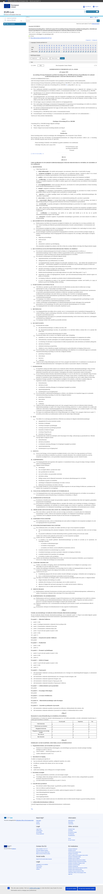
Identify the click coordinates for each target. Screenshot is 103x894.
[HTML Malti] (76, 47)
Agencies (70, 874)
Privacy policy (39, 866)
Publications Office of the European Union (25, 820)
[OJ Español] (42, 52)
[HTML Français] (59, 47)
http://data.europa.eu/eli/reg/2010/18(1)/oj (41, 38)
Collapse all (94, 40)
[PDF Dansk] (47, 49)
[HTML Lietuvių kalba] (71, 47)
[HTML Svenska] (95, 47)
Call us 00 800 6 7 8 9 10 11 (42, 849)
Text (32, 62)
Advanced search (95, 23)
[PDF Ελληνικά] (54, 49)
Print (97, 17)
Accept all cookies (71, 888)
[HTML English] (56, 47)
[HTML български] (40, 47)
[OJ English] (56, 52)
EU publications (71, 835)
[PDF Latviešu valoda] (69, 49)
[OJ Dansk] (47, 52)
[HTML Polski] (81, 47)
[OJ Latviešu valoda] (69, 52)
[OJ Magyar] (73, 52)
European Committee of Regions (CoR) (76, 863)
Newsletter (70, 822)
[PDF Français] (59, 49)
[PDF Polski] (81, 49)
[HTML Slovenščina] (90, 47)
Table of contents (10, 24)
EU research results (72, 832)
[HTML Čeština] (44, 47)
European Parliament (72, 849)
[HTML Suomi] (93, 47)
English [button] (96, 6)
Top (32, 809)
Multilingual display (35, 55)
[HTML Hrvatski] (64, 47)
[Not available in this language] (61, 47)
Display (62, 58)
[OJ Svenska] (95, 52)
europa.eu (14, 848)
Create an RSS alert (11, 20)
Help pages (38, 820)
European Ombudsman (73, 866)
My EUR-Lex (88, 6)
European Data (71, 829)
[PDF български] (40, 49)
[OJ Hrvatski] (64, 52)
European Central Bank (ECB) (74, 856)
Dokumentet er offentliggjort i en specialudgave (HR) (41, 34)
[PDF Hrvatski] (64, 49)
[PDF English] (56, 49)
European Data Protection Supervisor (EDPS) (77, 867)
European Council (72, 850)
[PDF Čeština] (44, 49)
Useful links (70, 823)
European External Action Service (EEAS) (76, 860)
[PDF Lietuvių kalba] (71, 49)
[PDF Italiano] (66, 49)
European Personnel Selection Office (76, 871)
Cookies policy (39, 830)
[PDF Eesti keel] (52, 49)
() (66, 84)
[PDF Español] (42, 49)
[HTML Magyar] (73, 47)
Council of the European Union (74, 852)
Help (92, 17)
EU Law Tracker (71, 840)
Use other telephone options (42, 850)
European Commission (73, 853)
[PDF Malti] (76, 49)
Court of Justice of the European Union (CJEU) (78, 855)
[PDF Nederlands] (78, 49)
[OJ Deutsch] (49, 52)
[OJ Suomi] (93, 52)
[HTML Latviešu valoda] (69, 47)
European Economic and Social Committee (77, 861)
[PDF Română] (86, 49)
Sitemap (38, 823)
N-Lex (69, 838)
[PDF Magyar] (73, 49)
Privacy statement (40, 833)
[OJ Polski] (81, 52)
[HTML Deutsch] (49, 47)
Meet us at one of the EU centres (43, 853)
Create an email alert (11, 18)
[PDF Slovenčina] (88, 49)
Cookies (38, 869)
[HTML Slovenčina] (88, 47)
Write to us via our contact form (43, 852)
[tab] (63, 42)
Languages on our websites (42, 864)
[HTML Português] (83, 47)
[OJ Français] (59, 52)
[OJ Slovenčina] (88, 52)
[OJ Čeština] (44, 52)
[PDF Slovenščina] (90, 49)
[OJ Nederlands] (78, 52)
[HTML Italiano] (66, 47)
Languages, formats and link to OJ (39, 42)
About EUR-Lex (71, 820)
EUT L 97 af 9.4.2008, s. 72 (38, 153)
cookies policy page (34, 888)
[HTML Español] (42, 47)
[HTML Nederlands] (78, 47)
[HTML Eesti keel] (52, 47)
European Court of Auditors (74, 858)
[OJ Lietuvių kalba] (71, 52)
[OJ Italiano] (66, 52)
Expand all (88, 40)
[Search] (98, 21)
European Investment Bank (74, 864)
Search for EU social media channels (44, 859)
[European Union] (7, 846)
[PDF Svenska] (95, 49)
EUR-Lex (9, 12)
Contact (38, 822)
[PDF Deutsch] (49, 49)
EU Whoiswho (71, 833)
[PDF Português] (83, 49)
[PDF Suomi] (93, 49)
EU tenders (70, 830)
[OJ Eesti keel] (52, 52)
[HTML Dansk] (47, 47)
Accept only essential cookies (87, 888)
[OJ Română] (86, 52)
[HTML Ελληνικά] (54, 47)
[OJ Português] (83, 52)
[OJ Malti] (76, 52)
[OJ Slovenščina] (90, 52)
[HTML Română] (86, 47)
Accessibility (39, 832)
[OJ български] (40, 52)
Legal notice (38, 829)
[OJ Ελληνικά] (54, 52)
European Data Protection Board (75, 869)
